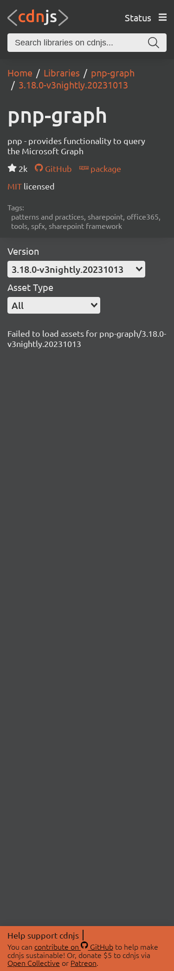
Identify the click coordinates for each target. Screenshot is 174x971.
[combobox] (76, 269)
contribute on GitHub (73, 946)
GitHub (57, 168)
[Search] (153, 42)
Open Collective (33, 963)
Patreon (84, 963)
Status (138, 17)
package (105, 168)
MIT (15, 186)
